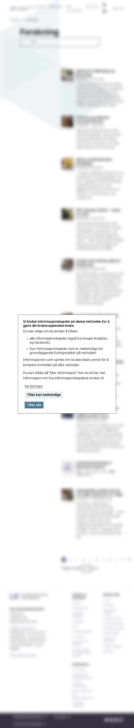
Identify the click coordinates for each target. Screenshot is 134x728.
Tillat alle (34, 405)
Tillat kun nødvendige (44, 395)
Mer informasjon (34, 386)
